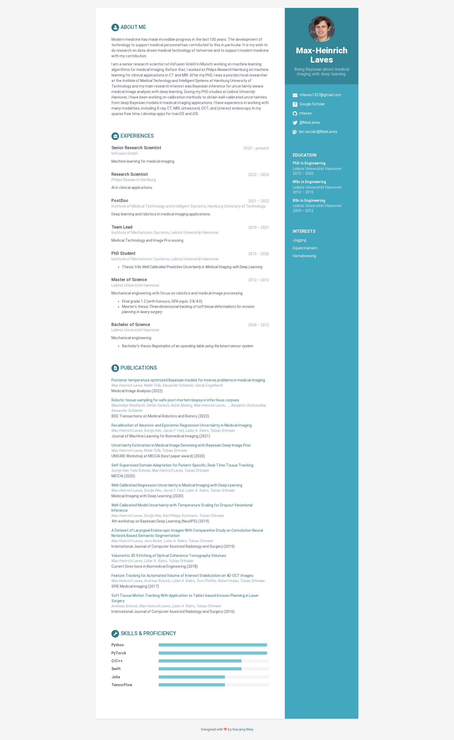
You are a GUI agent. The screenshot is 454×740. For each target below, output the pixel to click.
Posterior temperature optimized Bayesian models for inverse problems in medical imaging (188, 380)
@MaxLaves (310, 122)
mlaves (305, 113)
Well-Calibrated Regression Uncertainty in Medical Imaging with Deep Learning (176, 485)
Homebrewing (304, 256)
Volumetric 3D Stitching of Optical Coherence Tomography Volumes (168, 555)
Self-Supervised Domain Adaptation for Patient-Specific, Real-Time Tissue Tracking (182, 465)
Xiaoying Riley (242, 729)
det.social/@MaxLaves (318, 132)
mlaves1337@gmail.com (320, 95)
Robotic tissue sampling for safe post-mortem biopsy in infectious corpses (175, 400)
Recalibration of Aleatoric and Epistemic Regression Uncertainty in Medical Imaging (181, 425)
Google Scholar (312, 104)
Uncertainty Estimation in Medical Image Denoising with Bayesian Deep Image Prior (181, 445)
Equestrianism (305, 248)
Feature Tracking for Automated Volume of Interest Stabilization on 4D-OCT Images (182, 575)
